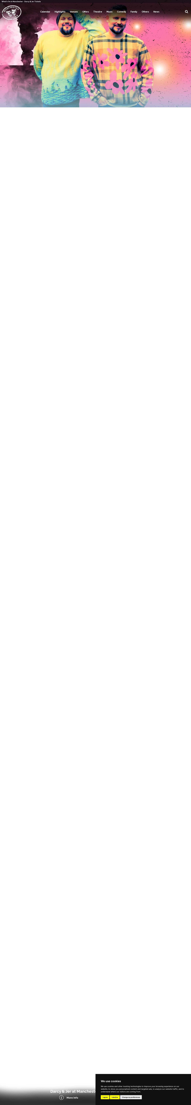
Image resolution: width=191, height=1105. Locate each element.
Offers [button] (85, 11)
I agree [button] (105, 1097)
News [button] (156, 11)
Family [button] (134, 11)
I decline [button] (115, 1097)
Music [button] (110, 11)
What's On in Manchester (12, 2)
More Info (72, 1097)
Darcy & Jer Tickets (32, 2)
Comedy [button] (121, 11)
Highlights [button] (60, 11)
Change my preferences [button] (131, 1097)
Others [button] (145, 11)
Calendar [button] (45, 11)
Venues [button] (74, 11)
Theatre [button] (97, 11)
